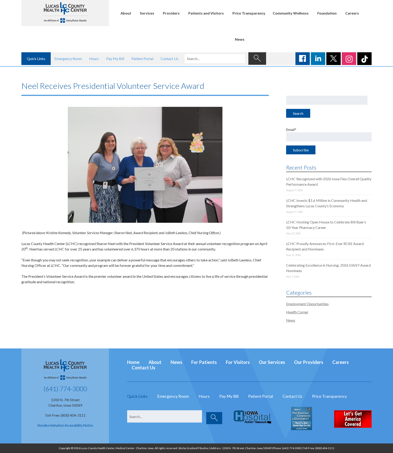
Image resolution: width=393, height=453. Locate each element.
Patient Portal (142, 58)
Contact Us (169, 58)
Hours (94, 58)
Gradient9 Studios (197, 448)
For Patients (204, 362)
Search (298, 113)
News (239, 39)
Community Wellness (291, 13)
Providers (171, 13)
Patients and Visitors (206, 13)
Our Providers (308, 362)
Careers (352, 13)
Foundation (327, 13)
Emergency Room (68, 58)
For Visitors (238, 362)
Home (133, 362)
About (126, 13)
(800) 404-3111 (324, 448)
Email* (291, 129)
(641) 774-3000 (65, 389)
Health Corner (297, 312)
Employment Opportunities (307, 304)
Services (147, 13)
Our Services (272, 362)
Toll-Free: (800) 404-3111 (65, 415)
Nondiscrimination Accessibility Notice (65, 425)
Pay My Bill (115, 58)
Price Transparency (248, 13)
